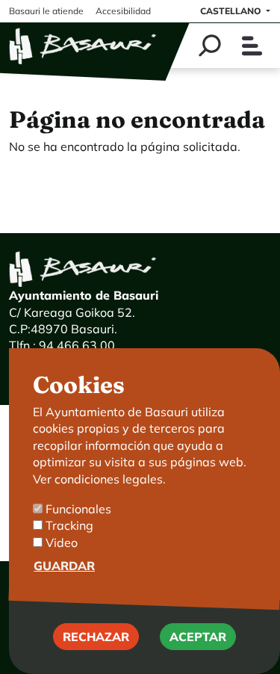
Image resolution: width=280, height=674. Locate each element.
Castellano (232, 10)
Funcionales (78, 508)
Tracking (69, 525)
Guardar (64, 565)
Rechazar (96, 636)
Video (62, 542)
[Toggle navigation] (252, 46)
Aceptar (197, 636)
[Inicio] (83, 45)
